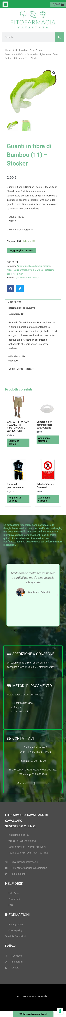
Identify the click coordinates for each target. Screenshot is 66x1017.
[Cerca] (59, 37)
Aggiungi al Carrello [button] (44, 439)
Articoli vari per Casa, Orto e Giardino (25, 270)
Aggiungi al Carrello (21, 250)
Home (8, 50)
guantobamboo (23, 277)
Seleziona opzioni (14, 442)
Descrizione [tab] (14, 301)
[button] (5, 4)
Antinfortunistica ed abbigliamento (33, 54)
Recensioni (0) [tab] (16, 314)
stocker (35, 277)
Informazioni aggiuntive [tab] (21, 307)
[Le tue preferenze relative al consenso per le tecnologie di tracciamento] (60, 1011)
